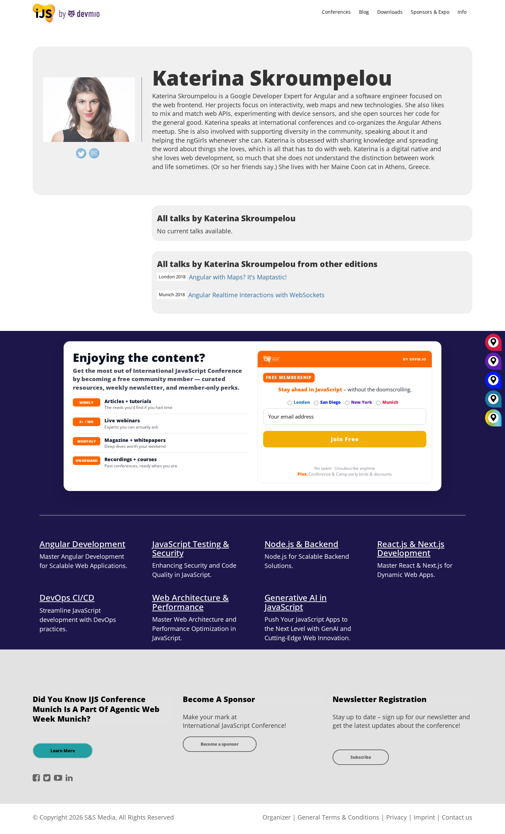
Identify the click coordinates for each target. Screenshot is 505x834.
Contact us (457, 817)
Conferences (336, 12)
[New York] (493, 363)
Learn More (62, 751)
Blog (364, 12)
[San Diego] (493, 382)
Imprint (424, 817)
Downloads (390, 12)
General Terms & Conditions (338, 817)
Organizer (276, 817)
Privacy (396, 817)
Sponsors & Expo (430, 12)
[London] (493, 401)
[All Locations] (493, 418)
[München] (493, 345)
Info (462, 12)
